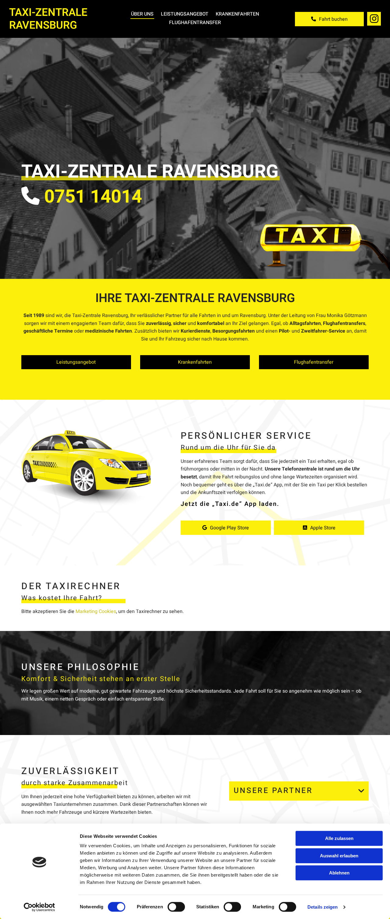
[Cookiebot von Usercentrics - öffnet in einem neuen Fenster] (39, 907)
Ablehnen (339, 872)
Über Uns (142, 14)
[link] (362, 791)
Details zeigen (322, 907)
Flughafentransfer (195, 22)
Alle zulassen (339, 838)
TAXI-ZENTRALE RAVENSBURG (48, 19)
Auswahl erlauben (339, 855)
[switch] (176, 907)
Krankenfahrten (237, 14)
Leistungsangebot (184, 14)
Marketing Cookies (96, 611)
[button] (329, 19)
